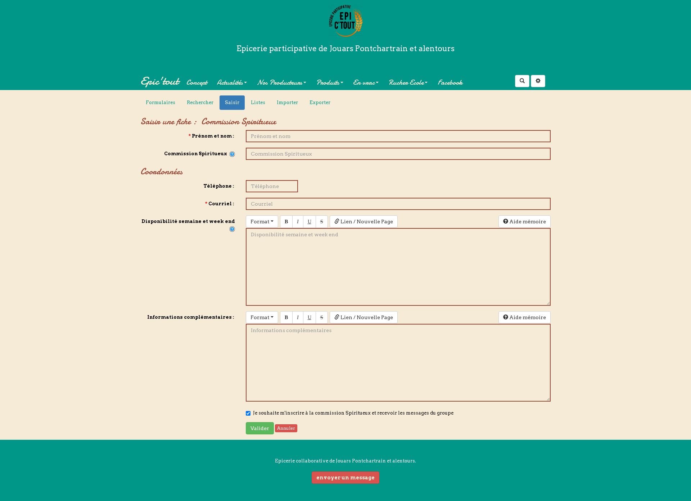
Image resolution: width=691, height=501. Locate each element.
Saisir (232, 102)
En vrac (364, 82)
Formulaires (160, 102)
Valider (259, 428)
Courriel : (220, 203)
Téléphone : (219, 186)
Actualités (230, 82)
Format (260, 221)
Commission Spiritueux (196, 153)
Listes (258, 102)
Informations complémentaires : (191, 317)
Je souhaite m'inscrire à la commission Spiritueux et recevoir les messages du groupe (353, 413)
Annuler (286, 428)
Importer (287, 102)
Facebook (450, 82)
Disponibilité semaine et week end (188, 225)
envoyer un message (345, 477)
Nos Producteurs (279, 82)
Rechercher (200, 102)
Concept (196, 82)
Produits (327, 82)
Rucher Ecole (406, 82)
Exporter (320, 102)
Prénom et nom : (212, 136)
